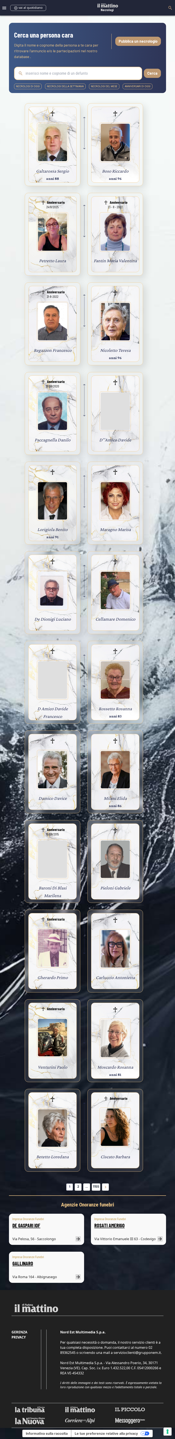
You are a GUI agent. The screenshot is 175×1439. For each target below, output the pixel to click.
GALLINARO (22, 1263)
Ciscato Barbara (115, 1156)
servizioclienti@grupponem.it (137, 1352)
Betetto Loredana (52, 1156)
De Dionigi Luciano (52, 619)
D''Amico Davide (115, 439)
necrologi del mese (104, 86)
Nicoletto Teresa (115, 350)
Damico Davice (52, 798)
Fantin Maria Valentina (115, 260)
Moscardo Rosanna (115, 1067)
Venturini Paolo (52, 1067)
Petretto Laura (52, 260)
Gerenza (19, 1332)
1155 (96, 1186)
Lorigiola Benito (52, 529)
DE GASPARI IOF (26, 1225)
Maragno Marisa (115, 529)
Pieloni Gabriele (115, 887)
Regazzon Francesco (52, 350)
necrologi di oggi (28, 86)
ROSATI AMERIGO (109, 1225)
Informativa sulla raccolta (47, 1433)
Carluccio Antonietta (115, 977)
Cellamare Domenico (115, 619)
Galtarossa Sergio (52, 171)
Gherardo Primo (52, 977)
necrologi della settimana (65, 86)
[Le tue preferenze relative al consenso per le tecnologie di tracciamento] (167, 1431)
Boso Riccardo (115, 171)
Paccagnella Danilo (52, 439)
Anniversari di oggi (137, 86)
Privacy (19, 1337)
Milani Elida (115, 798)
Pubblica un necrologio (138, 41)
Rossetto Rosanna (115, 708)
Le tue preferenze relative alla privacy (106, 1433)
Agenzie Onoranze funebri (87, 1205)
